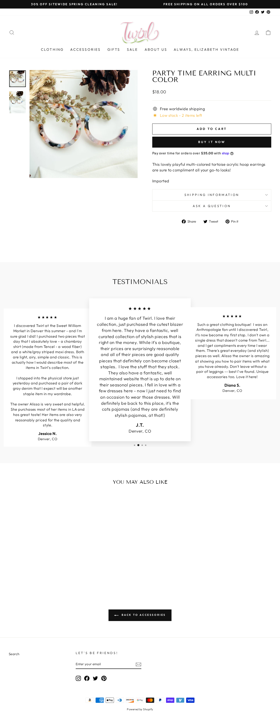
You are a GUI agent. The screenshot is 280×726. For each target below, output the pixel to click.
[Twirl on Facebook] (86, 678)
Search (14, 654)
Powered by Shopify (140, 709)
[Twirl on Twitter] (95, 678)
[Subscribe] (138, 664)
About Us (156, 49)
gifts (113, 49)
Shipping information (211, 195)
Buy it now (212, 142)
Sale (132, 49)
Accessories (85, 49)
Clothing (52, 49)
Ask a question (212, 206)
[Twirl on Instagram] (78, 678)
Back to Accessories (143, 614)
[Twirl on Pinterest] (104, 678)
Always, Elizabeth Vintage (206, 49)
